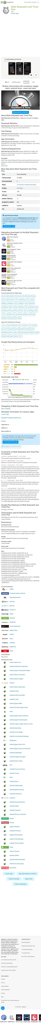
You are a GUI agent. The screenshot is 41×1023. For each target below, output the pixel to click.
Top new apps (9, 873)
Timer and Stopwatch (12, 274)
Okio (11, 765)
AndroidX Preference (15, 830)
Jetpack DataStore (15, 826)
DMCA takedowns (5, 989)
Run (30, 325)
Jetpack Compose (14, 851)
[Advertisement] (20, 35)
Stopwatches (31, 329)
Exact (3, 299)
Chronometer (10, 299)
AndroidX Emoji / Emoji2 (16, 761)
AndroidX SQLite (14, 781)
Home (10, 332)
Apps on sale (28, 879)
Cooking (4, 310)
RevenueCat (13, 868)
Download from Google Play (21, 112)
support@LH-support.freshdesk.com (11, 418)
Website (3, 421)
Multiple (26, 314)
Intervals (37, 332)
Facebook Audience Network (17, 593)
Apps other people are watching (27, 873)
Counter (25, 325)
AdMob (11, 589)
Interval (31, 307)
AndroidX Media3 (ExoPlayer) (17, 859)
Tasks (35, 310)
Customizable (5, 296)
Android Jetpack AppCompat (17, 687)
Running (14, 318)
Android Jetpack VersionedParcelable (20, 670)
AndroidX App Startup (15, 728)
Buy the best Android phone (28, 956)
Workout (21, 307)
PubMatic (12, 642)
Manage (4, 303)
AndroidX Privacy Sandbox (17, 843)
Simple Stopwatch (11, 255)
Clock (8, 325)
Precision (4, 336)
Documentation (4, 986)
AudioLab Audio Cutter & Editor (8, 970)
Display (21, 303)
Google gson (13, 740)
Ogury (11, 638)
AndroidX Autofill (14, 855)
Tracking (30, 310)
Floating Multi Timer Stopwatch (14, 262)
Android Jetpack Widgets (16, 678)
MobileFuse (13, 646)
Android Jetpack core (15, 662)
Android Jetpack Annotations (17, 674)
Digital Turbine (13, 630)
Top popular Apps (26, 953)
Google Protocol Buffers (16, 835)
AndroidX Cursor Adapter (16, 732)
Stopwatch (31, 303)
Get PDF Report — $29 (9, 226)
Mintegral (12, 618)
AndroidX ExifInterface (16, 793)
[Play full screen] (36, 75)
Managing (22, 299)
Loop (27, 299)
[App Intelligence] (3, 1008)
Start (19, 325)
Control (24, 329)
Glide (11, 777)
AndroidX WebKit (14, 806)
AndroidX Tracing (14, 773)
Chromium (12, 798)
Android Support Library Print (17, 744)
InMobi (11, 614)
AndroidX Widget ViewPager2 (17, 757)
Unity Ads (12, 601)
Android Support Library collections (19, 715)
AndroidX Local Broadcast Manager (19, 736)
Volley (11, 847)
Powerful (9, 314)
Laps (16, 303)
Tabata (19, 329)
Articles (3, 993)
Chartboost (13, 622)
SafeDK (12, 634)
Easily (15, 336)
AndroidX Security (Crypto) (17, 863)
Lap (3, 325)
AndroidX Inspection (15, 810)
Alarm (20, 310)
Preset (32, 299)
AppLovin (12, 605)
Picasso (12, 822)
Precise (17, 296)
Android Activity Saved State (17, 695)
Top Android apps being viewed (8, 959)
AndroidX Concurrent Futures (17, 769)
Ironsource (12, 610)
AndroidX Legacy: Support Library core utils (21, 724)
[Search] (38, 2)
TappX (11, 651)
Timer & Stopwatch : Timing (13, 249)
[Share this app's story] (31, 75)
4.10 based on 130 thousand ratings (26, 184)
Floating (4, 318)
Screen (3, 329)
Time (26, 307)
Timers (15, 307)
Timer (25, 303)
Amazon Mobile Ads (15, 626)
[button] (20, 424)
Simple (14, 329)
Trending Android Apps (27, 949)
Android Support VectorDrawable (18, 720)
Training (9, 329)
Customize (20, 332)
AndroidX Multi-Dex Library (17, 789)
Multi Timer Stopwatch (12, 237)
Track (36, 307)
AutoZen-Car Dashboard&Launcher (9, 966)
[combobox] (30, 2)
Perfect (15, 310)
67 (17, 198)
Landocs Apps (5, 414)
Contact (3, 979)
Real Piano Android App (6, 963)
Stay (16, 299)
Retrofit (12, 818)
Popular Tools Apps (14, 879)
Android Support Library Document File (20, 748)
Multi (10, 307)
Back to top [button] (37, 1009)
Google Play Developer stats (28, 946)
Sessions (20, 314)
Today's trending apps (20, 884)
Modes (11, 296)
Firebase (12, 683)
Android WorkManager (16, 752)
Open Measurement (15, 597)
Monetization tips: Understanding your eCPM (10, 1001)
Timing (9, 318)
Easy (14, 314)
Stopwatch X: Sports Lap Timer (14, 280)
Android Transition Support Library (19, 707)
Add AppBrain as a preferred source (11, 446)
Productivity (32, 314)
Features (9, 310)
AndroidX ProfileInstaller (16, 785)
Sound (31, 332)
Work (15, 332)
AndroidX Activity (14, 691)
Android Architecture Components (19, 666)
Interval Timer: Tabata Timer (14, 268)
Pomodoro (4, 332)
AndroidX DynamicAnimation (17, 802)
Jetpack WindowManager (16, 839)
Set (3, 314)
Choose (33, 296)
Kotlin (11, 711)
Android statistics (26, 942)
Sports (26, 332)
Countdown (4, 307)
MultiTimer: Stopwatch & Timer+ (15, 243)
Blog (2, 996)
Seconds (10, 336)
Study (19, 318)
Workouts (14, 325)
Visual (21, 296)
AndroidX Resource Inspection (18, 814)
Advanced (27, 296)
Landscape (10, 303)
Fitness (35, 325)
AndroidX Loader (14, 699)
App (25, 310)
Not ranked (20, 188)
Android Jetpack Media (16, 703)
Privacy (3, 982)
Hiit (20, 336)
